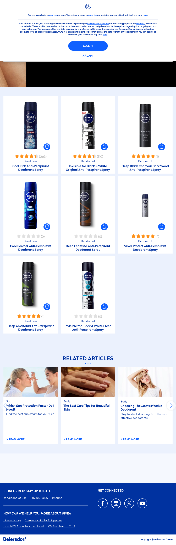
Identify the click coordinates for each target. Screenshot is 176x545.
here (145, 15)
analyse (53, 15)
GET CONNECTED (111, 490)
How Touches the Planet (23, 526)
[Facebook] (103, 503)
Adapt (89, 55)
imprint (57, 497)
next (171, 405)
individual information (98, 23)
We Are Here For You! (61, 526)
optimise (92, 15)
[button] (46, 146)
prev (4, 405)
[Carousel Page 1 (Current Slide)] (85, 363)
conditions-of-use (14, 497)
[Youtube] (142, 503)
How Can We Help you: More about (37, 513)
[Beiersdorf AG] (14, 539)
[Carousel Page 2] (88, 363)
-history (12, 520)
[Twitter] (129, 503)
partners (140, 23)
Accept (88, 46)
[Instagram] (116, 503)
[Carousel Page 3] (90, 363)
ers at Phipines (43, 520)
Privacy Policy (39, 497)
